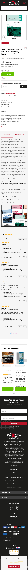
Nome (2, 408)
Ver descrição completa (7, 126)
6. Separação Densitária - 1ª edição (9, 202)
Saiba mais (7, 389)
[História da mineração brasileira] (20, 358)
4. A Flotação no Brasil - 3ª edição (8, 196)
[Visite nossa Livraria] (14, 438)
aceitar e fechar (14, 566)
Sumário (5, 43)
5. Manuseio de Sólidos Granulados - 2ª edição (11, 199)
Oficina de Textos (10, 93)
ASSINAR (14, 423)
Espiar (6, 366)
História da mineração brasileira (20, 370)
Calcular (23, 86)
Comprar (8, 74)
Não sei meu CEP (4, 90)
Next (25, 360)
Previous (3, 360)
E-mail (3, 415)
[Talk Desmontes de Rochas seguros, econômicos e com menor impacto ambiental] (7, 358)
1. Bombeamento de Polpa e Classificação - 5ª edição (13, 189)
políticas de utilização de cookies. (16, 561)
